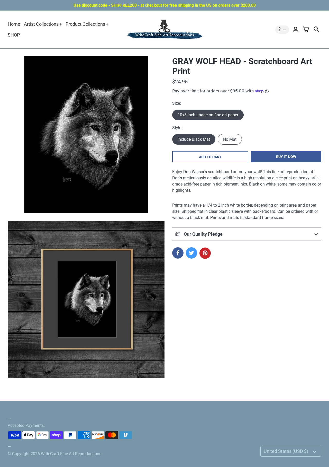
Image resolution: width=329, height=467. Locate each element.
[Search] (316, 29)
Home (14, 24)
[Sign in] (295, 29)
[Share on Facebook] (178, 253)
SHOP (14, 35)
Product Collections (85, 24)
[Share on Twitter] (191, 253)
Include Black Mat (194, 139)
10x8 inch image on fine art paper (208, 114)
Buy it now (286, 157)
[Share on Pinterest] (205, 253)
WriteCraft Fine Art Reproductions (71, 453)
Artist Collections (41, 24)
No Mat (229, 139)
